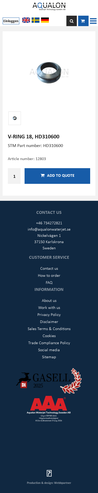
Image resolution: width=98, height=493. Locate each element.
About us (49, 300)
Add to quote (60, 175)
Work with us (49, 307)
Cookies (49, 335)
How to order (49, 275)
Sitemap (49, 357)
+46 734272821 (49, 223)
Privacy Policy (49, 314)
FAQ (49, 282)
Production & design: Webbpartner (49, 483)
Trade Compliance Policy (49, 342)
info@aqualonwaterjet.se (49, 229)
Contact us (49, 268)
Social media (49, 350)
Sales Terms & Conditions (49, 328)
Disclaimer (49, 321)
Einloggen (11, 20)
